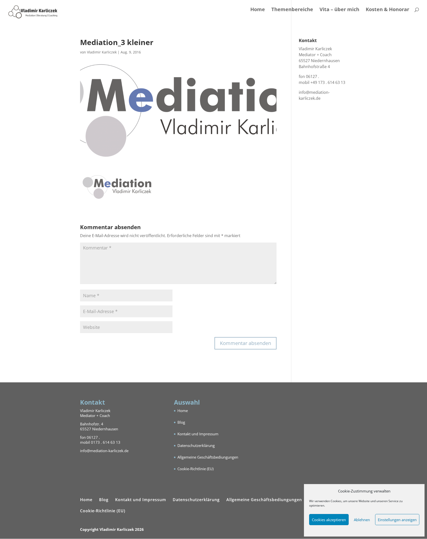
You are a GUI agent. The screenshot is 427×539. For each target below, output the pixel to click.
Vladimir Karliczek (102, 52)
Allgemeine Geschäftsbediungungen (207, 457)
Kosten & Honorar (387, 10)
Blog (181, 422)
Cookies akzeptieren (329, 519)
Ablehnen (362, 519)
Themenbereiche (292, 10)
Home (257, 10)
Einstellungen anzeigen (397, 519)
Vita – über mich (339, 10)
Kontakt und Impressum (197, 433)
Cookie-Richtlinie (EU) (195, 468)
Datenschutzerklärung (196, 445)
